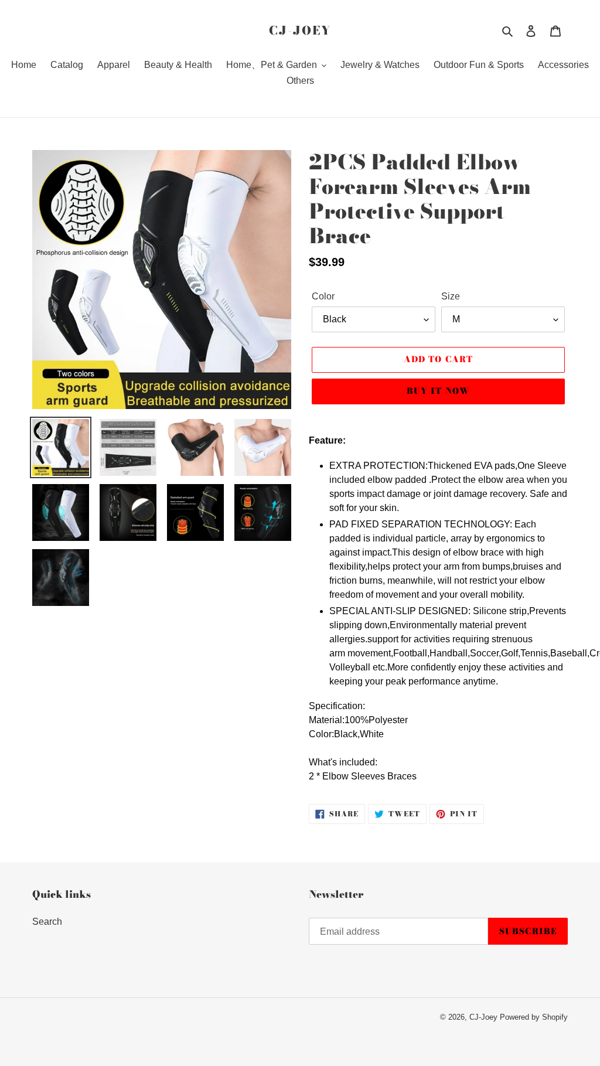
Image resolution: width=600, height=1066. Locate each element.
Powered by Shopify (534, 1017)
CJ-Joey (300, 30)
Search (47, 922)
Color (323, 296)
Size (450, 296)
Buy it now (438, 390)
